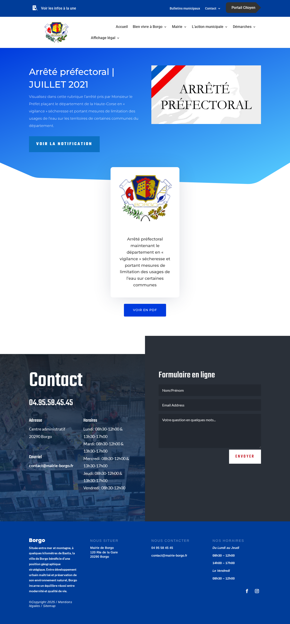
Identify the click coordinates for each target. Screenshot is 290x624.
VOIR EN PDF (145, 310)
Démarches (242, 27)
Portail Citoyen (243, 7)
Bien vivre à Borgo (147, 27)
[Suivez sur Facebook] (247, 591)
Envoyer (245, 456)
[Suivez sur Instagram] (257, 591)
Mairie (177, 27)
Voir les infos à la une (58, 8)
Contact (210, 8)
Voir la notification (64, 144)
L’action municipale (207, 27)
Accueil (122, 27)
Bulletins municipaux (185, 8)
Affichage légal (103, 38)
